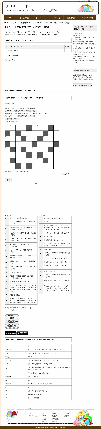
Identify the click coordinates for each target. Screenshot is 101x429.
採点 (8, 180)
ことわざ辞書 (55, 418)
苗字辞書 (54, 416)
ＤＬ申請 (44, 418)
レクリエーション (68, 413)
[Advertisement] (38, 75)
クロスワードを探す (33, 416)
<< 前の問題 (9, 104)
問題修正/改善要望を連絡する (82, 85)
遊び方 (65, 416)
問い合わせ (44, 421)
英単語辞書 (54, 415)
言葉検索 (71, 17)
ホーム (10, 17)
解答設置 (44, 419)
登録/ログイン (92, 1)
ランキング (41, 17)
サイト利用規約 (55, 419)
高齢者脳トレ (67, 415)
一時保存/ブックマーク (12, 119)
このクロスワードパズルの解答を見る (16, 172)
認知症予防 (54, 421)
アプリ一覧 (31, 421)
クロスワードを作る (33, 418)
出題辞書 (54, 413)
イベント (44, 413)
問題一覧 (24, 17)
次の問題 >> (67, 174)
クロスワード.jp (17, 6)
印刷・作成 (87, 17)
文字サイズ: (8, 116)
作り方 (57, 17)
